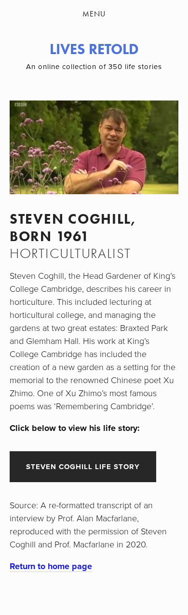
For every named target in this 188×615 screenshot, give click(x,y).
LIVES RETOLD (94, 49)
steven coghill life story (83, 466)
